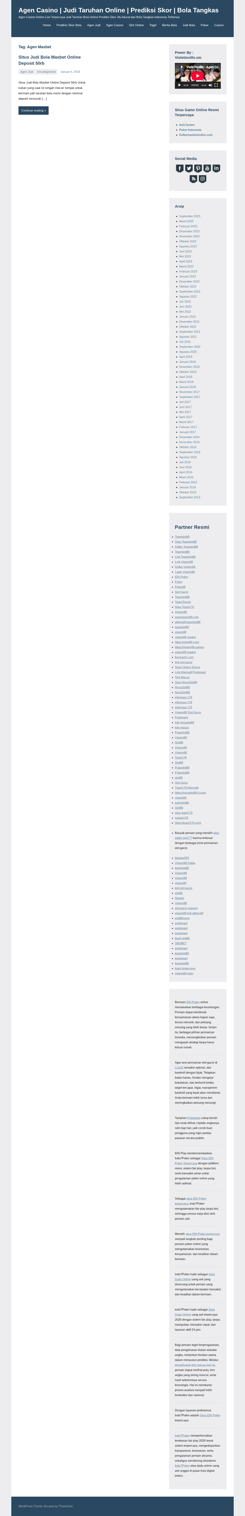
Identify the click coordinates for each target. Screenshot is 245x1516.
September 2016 (189, 452)
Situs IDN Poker (210, 1415)
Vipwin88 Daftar (185, 863)
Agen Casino (114, 25)
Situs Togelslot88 (186, 541)
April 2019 (185, 356)
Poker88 (180, 587)
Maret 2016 (186, 477)
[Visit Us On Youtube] (207, 172)
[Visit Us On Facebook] (179, 172)
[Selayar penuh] (216, 85)
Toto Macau (182, 677)
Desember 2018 (189, 366)
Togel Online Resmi (187, 667)
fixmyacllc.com (184, 657)
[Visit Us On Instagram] (202, 182)
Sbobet (179, 898)
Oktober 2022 (187, 286)
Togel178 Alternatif (187, 787)
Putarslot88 (182, 732)
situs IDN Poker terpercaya (203, 1233)
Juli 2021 (185, 341)
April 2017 (185, 417)
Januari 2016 (187, 487)
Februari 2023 (188, 271)
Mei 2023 (185, 256)
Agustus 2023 (188, 246)
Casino (219, 25)
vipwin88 (180, 632)
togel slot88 (182, 938)
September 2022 (189, 291)
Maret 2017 (186, 422)
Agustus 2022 (188, 296)
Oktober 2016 (187, 447)
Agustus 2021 (188, 336)
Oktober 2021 (187, 326)
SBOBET (181, 943)
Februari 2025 (188, 226)
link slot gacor (183, 662)
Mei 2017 (185, 412)
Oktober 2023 (187, 241)
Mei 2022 (185, 311)
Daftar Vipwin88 (185, 566)
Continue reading (32, 110)
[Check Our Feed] (193, 182)
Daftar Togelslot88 (186, 546)
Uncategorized (46, 71)
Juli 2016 (185, 462)
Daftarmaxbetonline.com (196, 134)
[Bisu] (210, 85)
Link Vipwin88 (184, 561)
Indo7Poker (182, 1435)
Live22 (179, 1067)
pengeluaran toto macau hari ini (195, 1364)
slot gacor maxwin (186, 908)
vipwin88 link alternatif (189, 913)
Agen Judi (93, 25)
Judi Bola (189, 25)
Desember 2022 (189, 281)
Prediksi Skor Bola (68, 25)
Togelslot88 (182, 536)
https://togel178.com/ (188, 822)
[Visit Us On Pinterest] (197, 172)
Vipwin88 (181, 612)
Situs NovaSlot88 (186, 682)
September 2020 (189, 346)
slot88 (179, 777)
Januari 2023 (187, 276)
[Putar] (179, 85)
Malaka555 (182, 858)
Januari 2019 (187, 361)
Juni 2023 (185, 251)
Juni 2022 (185, 306)
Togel (152, 25)
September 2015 (189, 497)
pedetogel (181, 923)
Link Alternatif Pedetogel (190, 672)
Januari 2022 (187, 316)
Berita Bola (169, 25)
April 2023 (185, 261)
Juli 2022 (185, 301)
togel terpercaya (185, 968)
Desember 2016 (189, 437)
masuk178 (181, 817)
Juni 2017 (185, 407)
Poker (205, 25)
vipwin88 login (184, 973)
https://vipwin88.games (189, 647)
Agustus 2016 (188, 457)
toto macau (182, 727)
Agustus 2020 (188, 351)
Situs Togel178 (184, 607)
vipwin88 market (185, 637)
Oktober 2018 (187, 371)
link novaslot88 (184, 722)
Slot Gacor (181, 592)
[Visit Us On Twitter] (188, 172)
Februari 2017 (188, 427)
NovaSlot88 (182, 687)
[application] (198, 76)
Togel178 (181, 757)
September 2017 (189, 396)
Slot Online (136, 25)
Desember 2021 (189, 321)
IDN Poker (181, 576)
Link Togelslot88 (185, 556)
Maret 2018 (186, 381)
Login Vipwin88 (185, 571)
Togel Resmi (183, 602)
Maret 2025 (186, 221)
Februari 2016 (188, 482)
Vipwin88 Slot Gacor (188, 712)
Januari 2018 (187, 386)
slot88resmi (182, 918)
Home (47, 25)
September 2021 (189, 331)
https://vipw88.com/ (187, 642)
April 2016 (185, 472)
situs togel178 (184, 812)
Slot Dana (181, 782)
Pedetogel (181, 717)
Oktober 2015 (187, 492)
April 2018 (185, 376)
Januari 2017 (187, 432)
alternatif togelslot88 (188, 622)
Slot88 (179, 742)
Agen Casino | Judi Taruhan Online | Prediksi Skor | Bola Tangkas (118, 10)
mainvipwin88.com (187, 617)
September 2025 (189, 216)
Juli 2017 (185, 402)
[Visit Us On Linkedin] (216, 172)
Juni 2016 (185, 467)
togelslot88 (182, 627)
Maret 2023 (186, 266)
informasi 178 (183, 697)
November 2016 (189, 442)
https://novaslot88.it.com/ (190, 792)
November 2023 (189, 236)
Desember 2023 (189, 231)
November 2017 (189, 391)
